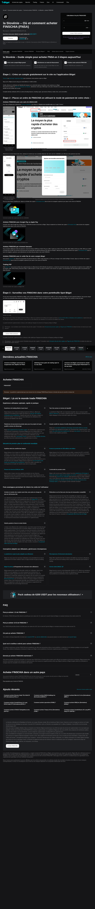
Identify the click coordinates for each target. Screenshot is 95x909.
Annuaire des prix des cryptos (52, 326)
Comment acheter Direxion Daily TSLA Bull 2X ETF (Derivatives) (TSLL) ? (17, 696)
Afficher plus (89, 356)
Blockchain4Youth (9, 578)
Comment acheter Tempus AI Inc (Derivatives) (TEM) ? (47, 710)
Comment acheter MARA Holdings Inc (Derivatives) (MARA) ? (44, 696)
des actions (77, 431)
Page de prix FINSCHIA (66, 326)
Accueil (4, 10)
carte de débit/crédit (41, 637)
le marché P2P (30, 637)
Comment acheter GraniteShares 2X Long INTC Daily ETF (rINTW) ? (77, 710)
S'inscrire (10, 38)
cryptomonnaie (73, 728)
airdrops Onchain (40, 436)
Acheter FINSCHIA (12, 745)
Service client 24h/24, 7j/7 (56, 566)
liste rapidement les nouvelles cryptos (17, 429)
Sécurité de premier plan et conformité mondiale (20, 443)
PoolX (24, 436)
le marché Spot (72, 637)
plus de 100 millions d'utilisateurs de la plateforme (71, 317)
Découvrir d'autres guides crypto (84, 689)
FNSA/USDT (7, 385)
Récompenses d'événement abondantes (60, 554)
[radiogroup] (22, 39)
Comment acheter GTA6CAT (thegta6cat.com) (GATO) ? (17, 710)
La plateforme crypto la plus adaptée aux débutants (18, 554)
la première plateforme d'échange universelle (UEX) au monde (71, 427)
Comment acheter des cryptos (15, 10)
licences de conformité (63, 476)
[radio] (20, 39)
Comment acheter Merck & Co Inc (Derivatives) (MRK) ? (77, 696)
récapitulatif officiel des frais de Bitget (77, 514)
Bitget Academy (8, 566)
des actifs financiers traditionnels (61, 431)
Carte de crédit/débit (26, 104)
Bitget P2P (8, 267)
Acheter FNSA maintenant (76, 33)
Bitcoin (51, 413)
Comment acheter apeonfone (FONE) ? (45, 702)
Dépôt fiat (11, 258)
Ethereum (56, 413)
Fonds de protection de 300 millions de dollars (62, 448)
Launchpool (19, 436)
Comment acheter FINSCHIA (30, 10)
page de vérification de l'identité (22, 86)
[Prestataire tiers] (41, 201)
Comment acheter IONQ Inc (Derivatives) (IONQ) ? (75, 703)
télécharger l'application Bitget (16, 78)
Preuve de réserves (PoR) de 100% (14, 469)
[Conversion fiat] (7, 260)
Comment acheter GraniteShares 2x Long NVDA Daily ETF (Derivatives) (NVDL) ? (15, 703)
